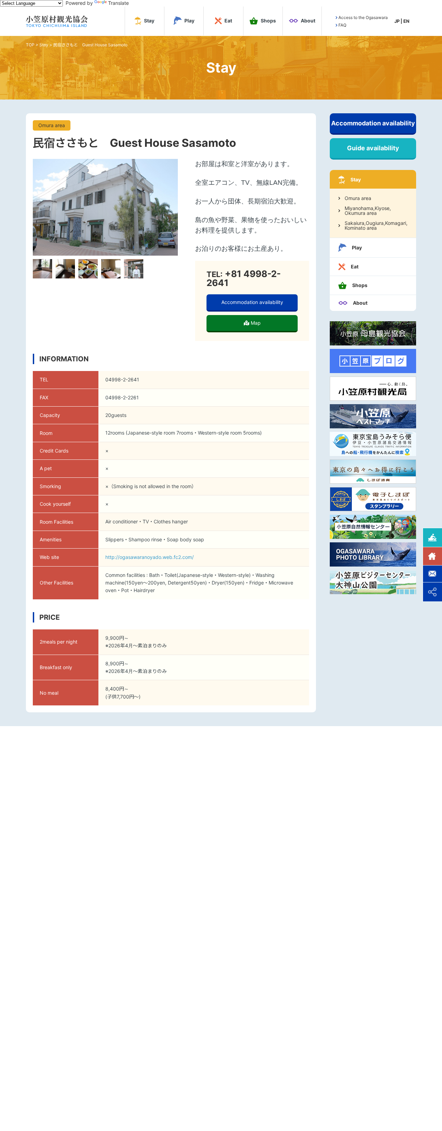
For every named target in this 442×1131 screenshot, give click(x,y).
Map (255, 323)
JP (397, 21)
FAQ (342, 25)
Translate (118, 3)
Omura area (358, 198)
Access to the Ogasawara (363, 18)
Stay (43, 44)
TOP (30, 44)
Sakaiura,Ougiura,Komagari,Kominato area (376, 225)
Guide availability (373, 148)
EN (406, 21)
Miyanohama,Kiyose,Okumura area (368, 211)
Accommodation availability (252, 302)
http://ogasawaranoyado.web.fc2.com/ (149, 557)
